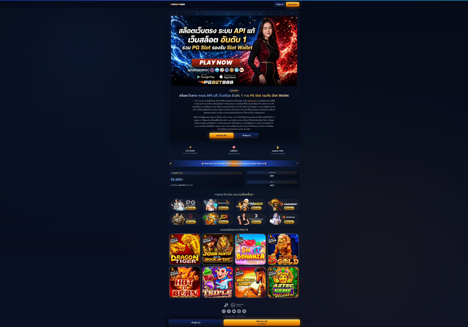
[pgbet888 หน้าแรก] (177, 4)
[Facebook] (229, 311)
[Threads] (244, 311)
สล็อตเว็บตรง (252, 101)
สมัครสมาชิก (292, 4)
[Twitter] (234, 311)
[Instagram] (224, 311)
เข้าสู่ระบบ (279, 4)
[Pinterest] (239, 311)
